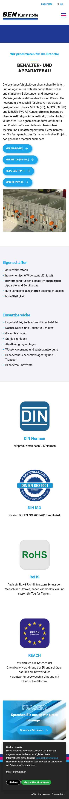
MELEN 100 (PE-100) (17, 159)
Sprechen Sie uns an (31, 730)
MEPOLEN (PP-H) (15, 171)
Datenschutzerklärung (47, 758)
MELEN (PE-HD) (14, 148)
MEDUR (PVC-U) (15, 182)
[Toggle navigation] (62, 15)
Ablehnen (13, 782)
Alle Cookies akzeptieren (36, 782)
